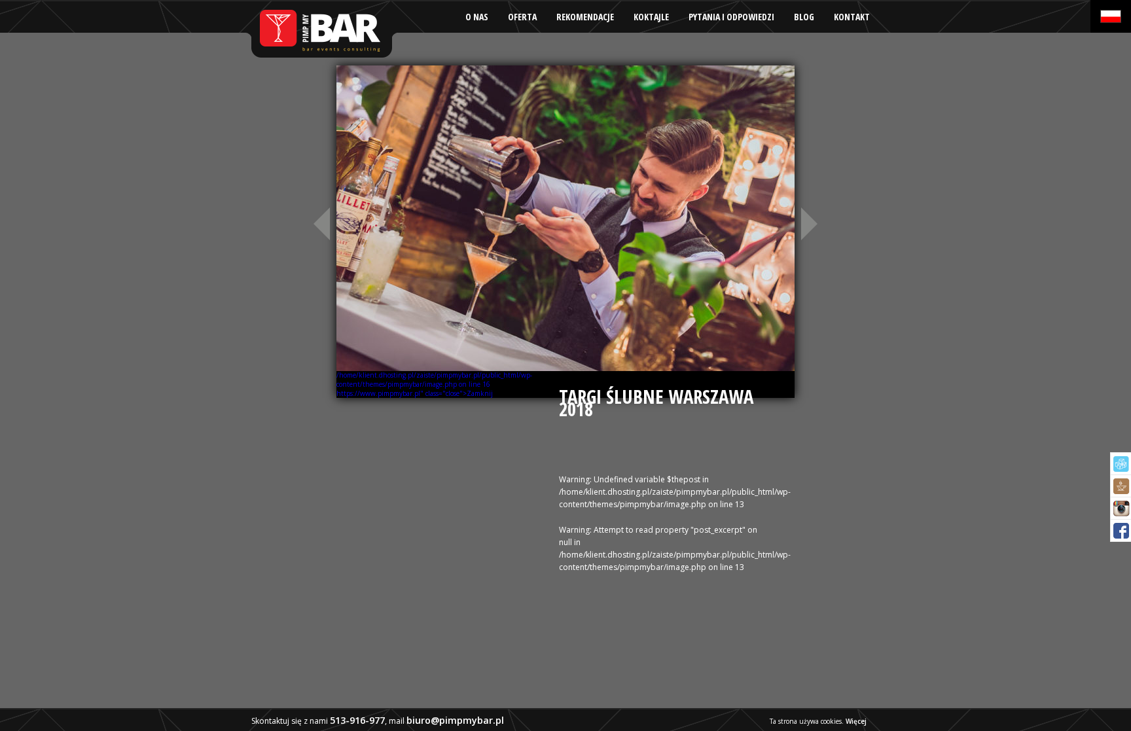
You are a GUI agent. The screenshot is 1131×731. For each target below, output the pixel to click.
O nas (476, 16)
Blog (804, 16)
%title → (811, 223)
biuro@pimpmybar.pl (455, 720)
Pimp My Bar (320, 29)
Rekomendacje (585, 16)
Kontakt (852, 16)
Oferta (522, 16)
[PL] (1110, 16)
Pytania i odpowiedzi (731, 16)
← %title (320, 223)
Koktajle (651, 16)
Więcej (856, 721)
